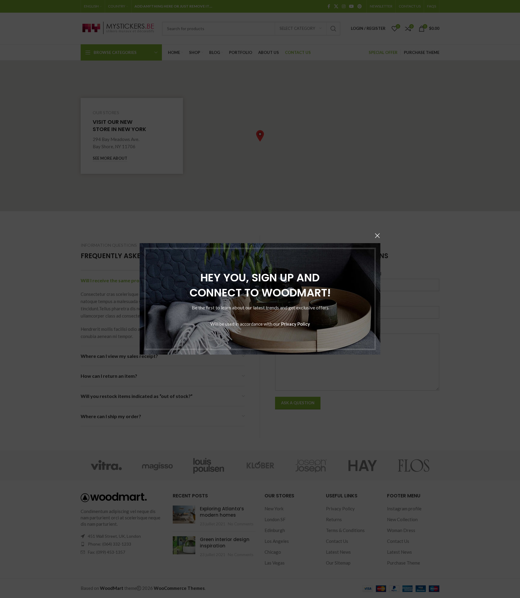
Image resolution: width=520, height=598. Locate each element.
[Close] (377, 235)
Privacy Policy (295, 324)
